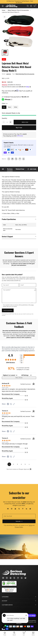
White (15, 107)
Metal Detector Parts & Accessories (18, 10)
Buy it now (19, 127)
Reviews (10, 169)
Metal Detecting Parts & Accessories (25, 74)
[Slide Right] (35, 2)
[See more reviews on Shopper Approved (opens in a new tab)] (14, 404)
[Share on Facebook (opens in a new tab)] (8, 404)
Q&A (2, 169)
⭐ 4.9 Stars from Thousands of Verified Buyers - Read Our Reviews (19, 1)
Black (9, 107)
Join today (33, 169)
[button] (27, 6)
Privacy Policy (19, 527)
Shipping (4, 84)
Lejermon (8, 74)
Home (3, 10)
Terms (30, 525)
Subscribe (18, 521)
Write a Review (19, 377)
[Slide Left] (3, 2)
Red (4, 107)
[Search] (27, 6)
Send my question (7, 310)
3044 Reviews (12, 362)
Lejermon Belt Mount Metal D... (11, 12)
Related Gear (20, 169)
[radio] (28, 355)
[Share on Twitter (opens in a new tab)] (11, 404)
